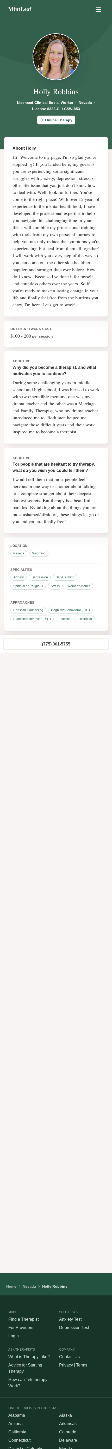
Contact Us (69, 1357)
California (17, 1432)
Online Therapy (58, 120)
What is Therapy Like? (29, 1357)
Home (11, 1286)
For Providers (20, 1327)
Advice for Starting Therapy (25, 1368)
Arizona (15, 1423)
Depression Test (74, 1327)
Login (13, 1336)
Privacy (66, 1365)
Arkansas (68, 1423)
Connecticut (19, 1440)
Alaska (65, 1415)
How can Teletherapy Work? (27, 1382)
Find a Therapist (23, 1319)
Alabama (16, 1415)
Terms (81, 1365)
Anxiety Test (70, 1319)
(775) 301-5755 (56, 644)
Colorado (67, 1432)
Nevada (29, 1286)
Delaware (68, 1440)
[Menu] (98, 9)
